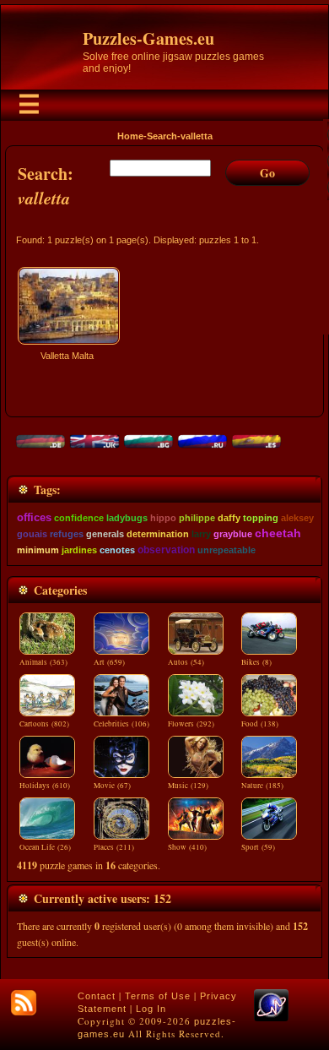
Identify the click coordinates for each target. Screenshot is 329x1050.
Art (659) (109, 662)
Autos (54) (186, 662)
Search (162, 136)
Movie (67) (112, 786)
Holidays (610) (44, 786)
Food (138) (259, 724)
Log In (151, 1009)
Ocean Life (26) (45, 847)
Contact (97, 996)
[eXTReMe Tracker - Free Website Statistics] (271, 1018)
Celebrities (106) (121, 724)
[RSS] (23, 1002)
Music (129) (188, 786)
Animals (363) (43, 662)
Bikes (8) (256, 662)
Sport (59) (258, 847)
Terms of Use (158, 996)
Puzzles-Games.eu (148, 38)
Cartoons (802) (44, 724)
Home (130, 136)
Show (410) (187, 847)
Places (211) (114, 847)
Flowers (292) (191, 724)
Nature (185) (262, 786)
